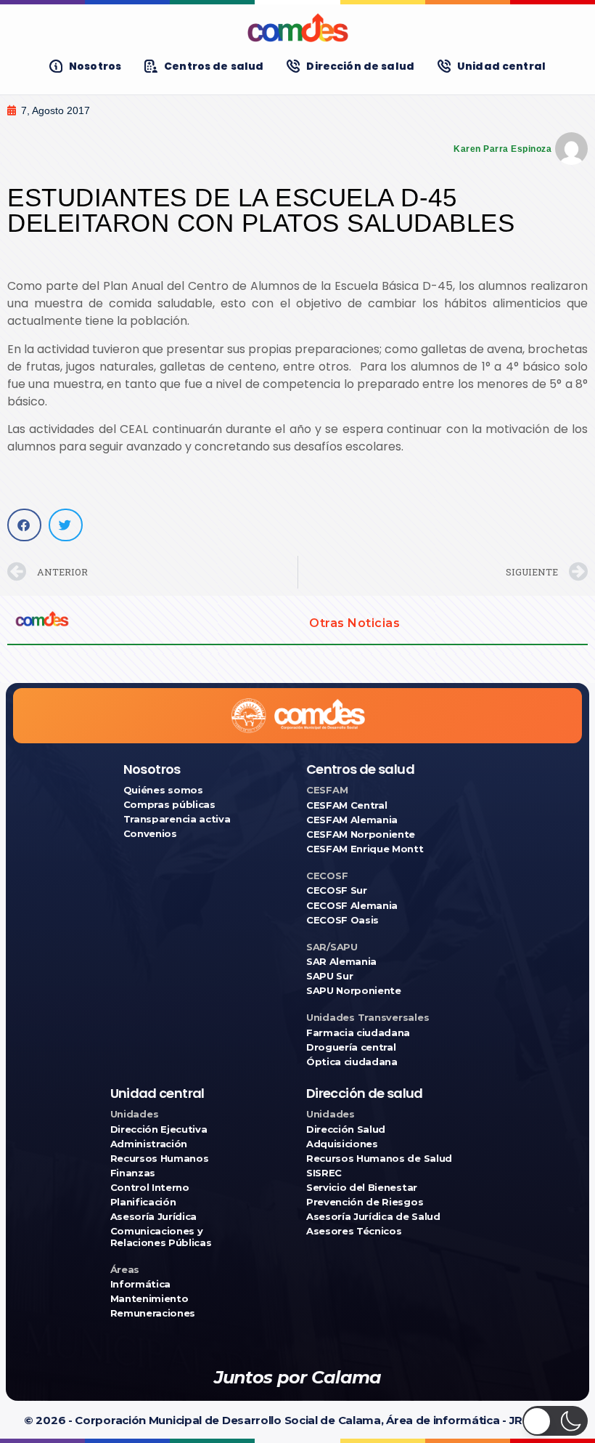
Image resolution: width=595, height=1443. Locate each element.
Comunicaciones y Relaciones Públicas (161, 1237)
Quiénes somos (163, 790)
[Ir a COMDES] (297, 28)
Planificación (143, 1202)
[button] (24, 525)
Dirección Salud (345, 1129)
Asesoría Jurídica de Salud (373, 1216)
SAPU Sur (329, 976)
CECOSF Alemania (352, 905)
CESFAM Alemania (352, 820)
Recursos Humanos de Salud (379, 1158)
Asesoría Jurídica (153, 1216)
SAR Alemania (341, 961)
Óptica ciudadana (352, 1061)
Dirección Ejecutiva (159, 1129)
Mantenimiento (149, 1298)
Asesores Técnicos (353, 1231)
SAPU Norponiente (353, 990)
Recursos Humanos (159, 1158)
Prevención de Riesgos (364, 1202)
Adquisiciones (342, 1144)
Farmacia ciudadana (358, 1032)
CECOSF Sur (336, 890)
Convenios (150, 833)
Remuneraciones (152, 1313)
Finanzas (132, 1173)
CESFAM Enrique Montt (365, 849)
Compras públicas (169, 804)
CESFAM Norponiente (360, 834)
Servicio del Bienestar (361, 1187)
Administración (148, 1144)
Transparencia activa (177, 819)
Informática (140, 1284)
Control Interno (149, 1187)
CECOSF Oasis (342, 920)
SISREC (324, 1173)
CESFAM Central (346, 805)
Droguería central (350, 1047)
